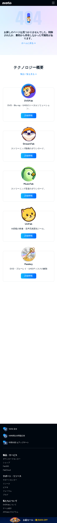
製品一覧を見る (27, 74)
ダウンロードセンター (11, 459)
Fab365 (6, 466)
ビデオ (5, 487)
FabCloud (7, 470)
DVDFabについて (9, 504)
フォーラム (7, 491)
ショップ (6, 462)
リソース (6, 484)
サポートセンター (10, 480)
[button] (28, 115)
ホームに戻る (27, 43)
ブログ (5, 495)
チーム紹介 (7, 508)
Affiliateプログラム (10, 512)
